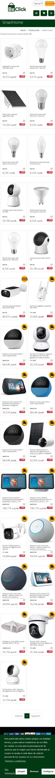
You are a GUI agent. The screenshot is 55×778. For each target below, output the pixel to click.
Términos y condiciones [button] (15, 761)
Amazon (5, 360)
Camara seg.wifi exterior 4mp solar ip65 (11, 307)
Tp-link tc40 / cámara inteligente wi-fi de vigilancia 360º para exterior (41, 643)
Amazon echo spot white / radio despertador (12, 355)
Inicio (23, 30)
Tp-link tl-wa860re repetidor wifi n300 (40, 307)
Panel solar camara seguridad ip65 (9, 115)
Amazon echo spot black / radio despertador (12, 450)
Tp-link (33, 313)
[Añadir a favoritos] (24, 73)
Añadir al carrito (15, 83)
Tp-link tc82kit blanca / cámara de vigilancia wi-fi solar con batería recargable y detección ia (40, 452)
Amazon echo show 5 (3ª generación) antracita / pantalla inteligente (12, 403)
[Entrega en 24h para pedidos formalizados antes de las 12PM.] (52, 279)
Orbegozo (6, 648)
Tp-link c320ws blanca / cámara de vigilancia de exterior (11, 547)
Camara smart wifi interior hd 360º (12, 211)
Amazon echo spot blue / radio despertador (40, 403)
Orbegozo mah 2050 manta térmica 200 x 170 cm (13, 642)
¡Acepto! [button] (21, 771)
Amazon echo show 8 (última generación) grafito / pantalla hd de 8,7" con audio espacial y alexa (13, 500)
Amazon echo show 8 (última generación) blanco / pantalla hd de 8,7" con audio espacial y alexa (41, 500)
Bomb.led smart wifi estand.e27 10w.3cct (10, 259)
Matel (4, 73)
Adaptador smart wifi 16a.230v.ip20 (10, 67)
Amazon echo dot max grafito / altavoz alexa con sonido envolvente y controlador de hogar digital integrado (13, 597)
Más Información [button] (10, 771)
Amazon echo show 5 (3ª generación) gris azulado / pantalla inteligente (40, 595)
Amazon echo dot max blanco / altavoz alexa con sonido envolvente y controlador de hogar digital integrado (41, 549)
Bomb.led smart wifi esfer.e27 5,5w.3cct (38, 115)
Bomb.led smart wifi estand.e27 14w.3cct (38, 67)
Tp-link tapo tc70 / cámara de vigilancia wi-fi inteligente (13, 690)
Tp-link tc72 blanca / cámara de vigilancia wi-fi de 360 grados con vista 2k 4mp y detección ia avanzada (41, 356)
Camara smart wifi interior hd (40, 259)
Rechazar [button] (34, 771)
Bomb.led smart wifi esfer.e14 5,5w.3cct (10, 163)
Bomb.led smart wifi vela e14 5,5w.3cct (39, 163)
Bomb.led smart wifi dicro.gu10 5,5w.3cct (38, 211)
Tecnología (33, 30)
